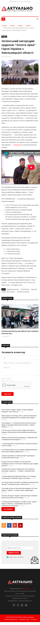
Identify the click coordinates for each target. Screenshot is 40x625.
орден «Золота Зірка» (8, 292)
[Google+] (22, 606)
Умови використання (10, 619)
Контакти (34, 619)
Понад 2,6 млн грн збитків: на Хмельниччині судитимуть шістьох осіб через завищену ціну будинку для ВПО (19, 463)
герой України (25, 289)
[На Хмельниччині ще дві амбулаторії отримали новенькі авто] (20, 316)
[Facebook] (18, 606)
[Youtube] (26, 606)
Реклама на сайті (24, 619)
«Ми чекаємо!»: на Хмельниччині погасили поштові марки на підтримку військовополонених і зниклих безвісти (18, 425)
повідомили (17, 145)
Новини (12, 25)
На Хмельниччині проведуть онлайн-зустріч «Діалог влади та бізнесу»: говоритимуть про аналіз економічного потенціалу (19, 503)
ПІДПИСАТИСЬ (13, 553)
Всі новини (8, 509)
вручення (34, 289)
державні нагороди (13, 289)
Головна (4, 25)
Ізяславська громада (23, 292)
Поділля (20, 25)
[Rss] (13, 606)
